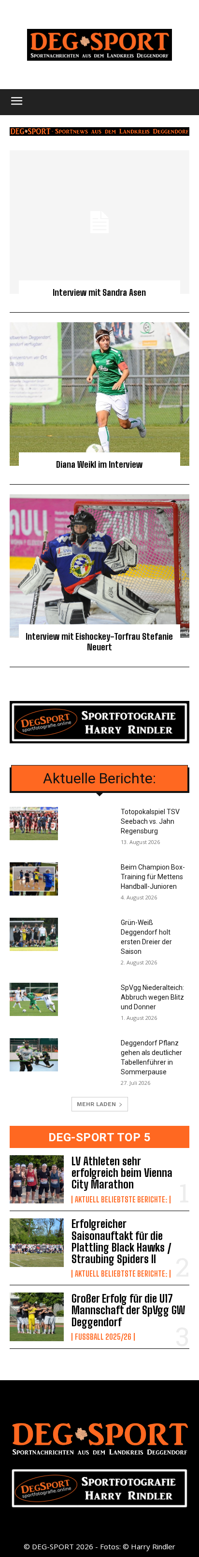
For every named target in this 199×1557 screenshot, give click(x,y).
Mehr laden (96, 1104)
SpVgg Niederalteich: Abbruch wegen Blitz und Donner (152, 997)
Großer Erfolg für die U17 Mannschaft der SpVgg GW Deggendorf (128, 1310)
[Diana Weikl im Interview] (99, 394)
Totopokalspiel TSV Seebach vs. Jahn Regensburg (150, 821)
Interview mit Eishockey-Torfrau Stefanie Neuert (99, 641)
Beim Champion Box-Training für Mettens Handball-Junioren (153, 876)
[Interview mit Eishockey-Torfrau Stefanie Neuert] (99, 566)
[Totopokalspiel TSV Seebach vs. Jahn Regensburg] (34, 823)
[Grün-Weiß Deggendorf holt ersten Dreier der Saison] (34, 934)
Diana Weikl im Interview (99, 464)
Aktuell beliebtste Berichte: (121, 1199)
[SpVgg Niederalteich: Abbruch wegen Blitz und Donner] (34, 999)
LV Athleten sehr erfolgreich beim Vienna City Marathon (121, 1173)
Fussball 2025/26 (103, 1337)
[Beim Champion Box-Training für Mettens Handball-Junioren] (34, 879)
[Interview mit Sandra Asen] (99, 222)
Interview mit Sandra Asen (99, 292)
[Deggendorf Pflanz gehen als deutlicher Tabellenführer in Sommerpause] (34, 1054)
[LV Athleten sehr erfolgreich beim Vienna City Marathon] (37, 1179)
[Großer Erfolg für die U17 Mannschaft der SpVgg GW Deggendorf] (37, 1317)
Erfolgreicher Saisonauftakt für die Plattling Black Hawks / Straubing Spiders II (121, 1241)
